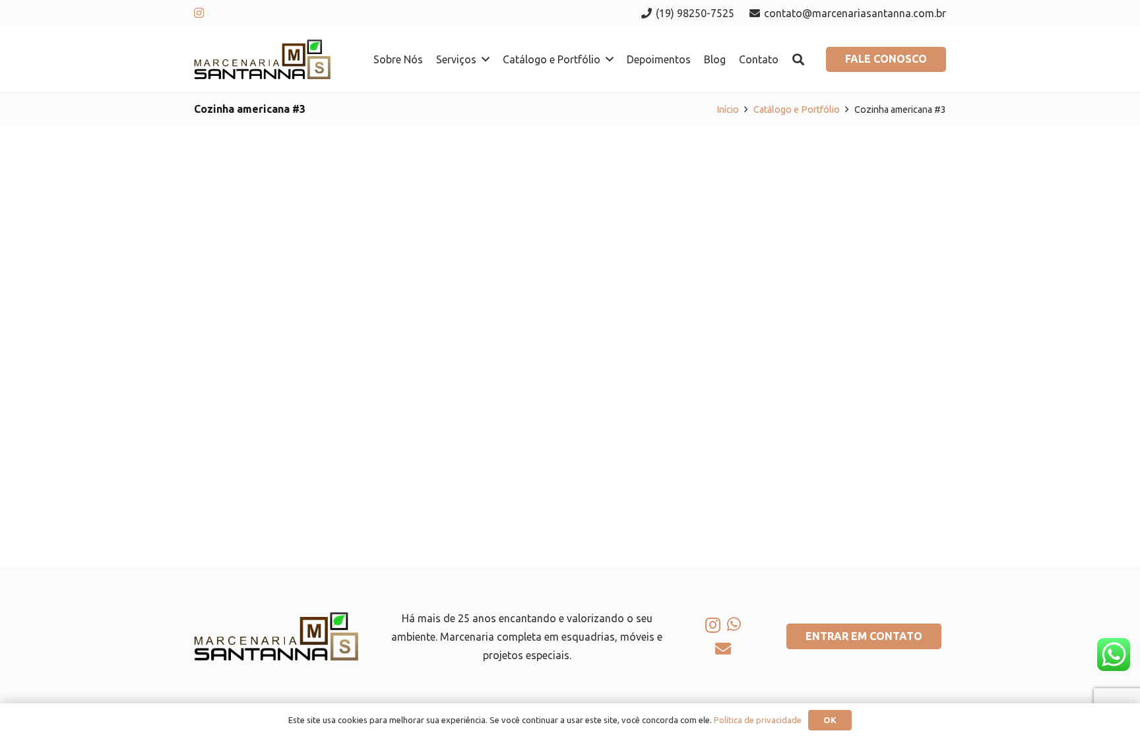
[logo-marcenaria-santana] (262, 59)
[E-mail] (723, 649)
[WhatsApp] (734, 624)
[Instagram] (199, 13)
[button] (486, 59)
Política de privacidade (758, 719)
